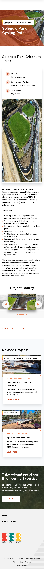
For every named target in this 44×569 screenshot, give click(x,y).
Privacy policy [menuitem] (18, 562)
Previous (5, 304)
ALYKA (24, 565)
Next (38, 304)
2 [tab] (21, 314)
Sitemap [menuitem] (28, 562)
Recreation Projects (12, 22)
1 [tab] (17, 314)
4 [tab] (26, 314)
